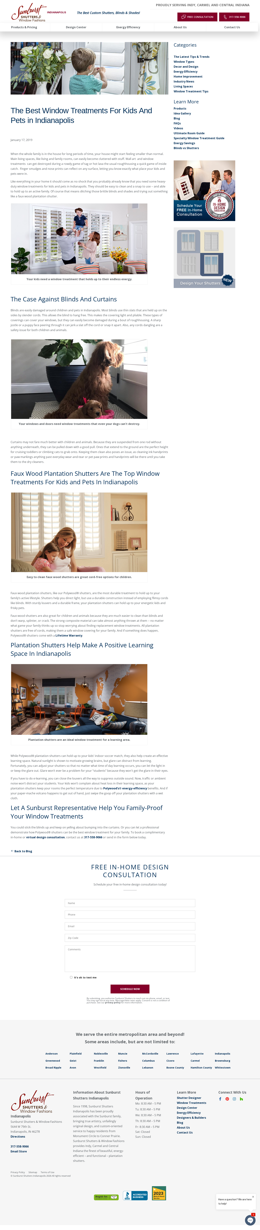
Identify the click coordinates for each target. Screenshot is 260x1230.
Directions (18, 1136)
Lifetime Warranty (69, 635)
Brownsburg (222, 1060)
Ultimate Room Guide (189, 133)
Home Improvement (188, 76)
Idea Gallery (182, 113)
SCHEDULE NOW (130, 989)
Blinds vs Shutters (186, 148)
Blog (177, 118)
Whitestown (222, 1067)
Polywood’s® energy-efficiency (125, 788)
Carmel (195, 1060)
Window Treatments (191, 1103)
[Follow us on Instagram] (234, 1100)
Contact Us (185, 1132)
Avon (73, 1067)
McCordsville (150, 1053)
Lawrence (172, 1053)
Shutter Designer (189, 1098)
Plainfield (76, 1053)
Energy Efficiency (185, 71)
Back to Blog (23, 851)
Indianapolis (222, 1053)
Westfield (100, 1067)
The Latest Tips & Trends (191, 57)
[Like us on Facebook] (220, 1100)
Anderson (51, 1053)
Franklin (99, 1060)
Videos (178, 128)
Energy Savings (184, 143)
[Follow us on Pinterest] (227, 1100)
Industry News (184, 81)
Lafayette (197, 1053)
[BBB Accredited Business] (135, 1195)
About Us (183, 1127)
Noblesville (101, 1053)
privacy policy (113, 1002)
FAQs (177, 123)
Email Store (19, 1151)
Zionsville (124, 1067)
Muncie (122, 1053)
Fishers (122, 1060)
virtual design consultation (45, 837)
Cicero (170, 1060)
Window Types (184, 62)
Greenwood (52, 1060)
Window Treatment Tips (191, 91)
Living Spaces (183, 86)
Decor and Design (186, 67)
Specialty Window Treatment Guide (199, 138)
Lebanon (147, 1067)
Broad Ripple (53, 1067)
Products (180, 108)
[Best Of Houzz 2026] (159, 1193)
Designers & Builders (191, 1118)
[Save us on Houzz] (241, 1100)
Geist (73, 1060)
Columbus (148, 1060)
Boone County (175, 1067)
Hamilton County (201, 1067)
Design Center (187, 1108)
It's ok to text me (85, 977)
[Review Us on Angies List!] (106, 1197)
